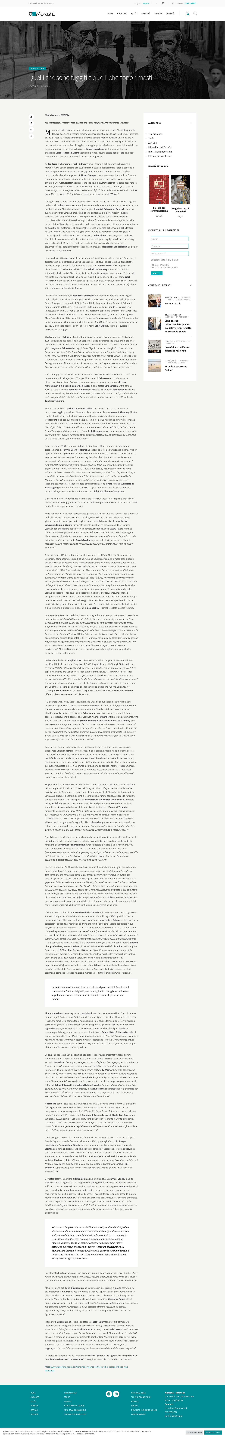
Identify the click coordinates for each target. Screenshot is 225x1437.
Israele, (169, 315)
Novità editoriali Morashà (165, 267)
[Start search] (194, 13)
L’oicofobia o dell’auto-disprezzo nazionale (177, 349)
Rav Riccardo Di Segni (180, 299)
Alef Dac (152, 142)
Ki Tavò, (168, 360)
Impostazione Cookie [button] (194, 1432)
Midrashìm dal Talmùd (159, 147)
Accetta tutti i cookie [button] (213, 1432)
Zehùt (151, 138)
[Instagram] (116, 1394)
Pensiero (177, 315)
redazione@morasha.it (176, 1408)
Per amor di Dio (173, 303)
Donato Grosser (177, 363)
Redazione (184, 317)
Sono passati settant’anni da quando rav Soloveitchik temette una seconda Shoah (178, 326)
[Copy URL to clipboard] (31, 136)
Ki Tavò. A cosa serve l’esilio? (176, 368)
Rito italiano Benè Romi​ (160, 151)
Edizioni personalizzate (160, 156)
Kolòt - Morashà (161, 265)
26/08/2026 (186, 297)
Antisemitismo (37, 68)
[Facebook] (109, 1394)
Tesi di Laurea (155, 133)
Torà (176, 297)
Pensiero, (169, 297)
